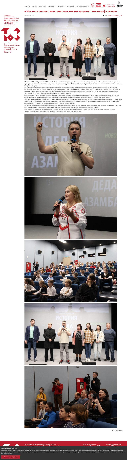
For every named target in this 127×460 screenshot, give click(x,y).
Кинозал (116, 15)
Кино (121, 15)
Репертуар (42, 6)
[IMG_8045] (70, 334)
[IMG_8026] (70, 208)
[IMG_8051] (70, 271)
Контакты (70, 6)
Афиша (34, 6)
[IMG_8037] (70, 145)
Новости (27, 6)
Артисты (51, 6)
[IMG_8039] (70, 397)
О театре (61, 6)
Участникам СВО (81, 6)
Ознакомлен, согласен (11, 457)
